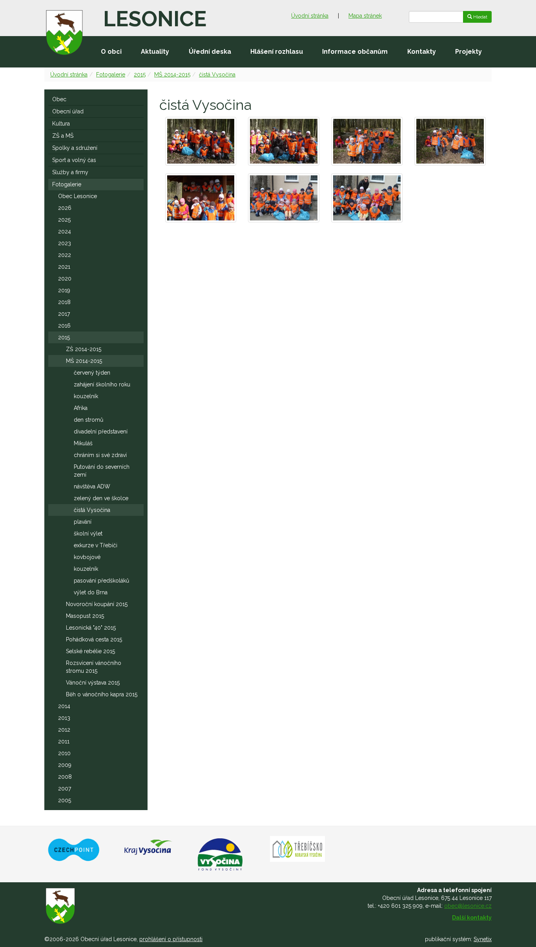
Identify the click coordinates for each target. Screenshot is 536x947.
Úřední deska (210, 51)
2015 (140, 74)
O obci (111, 51)
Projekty (468, 51)
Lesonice (154, 18)
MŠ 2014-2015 (172, 74)
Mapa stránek (365, 16)
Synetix (483, 939)
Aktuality (155, 51)
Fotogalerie (110, 74)
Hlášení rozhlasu (276, 51)
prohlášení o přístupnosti (170, 939)
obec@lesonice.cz (468, 906)
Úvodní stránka (309, 16)
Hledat (479, 17)
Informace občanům (355, 51)
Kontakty (421, 51)
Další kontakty (472, 917)
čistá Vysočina (217, 74)
